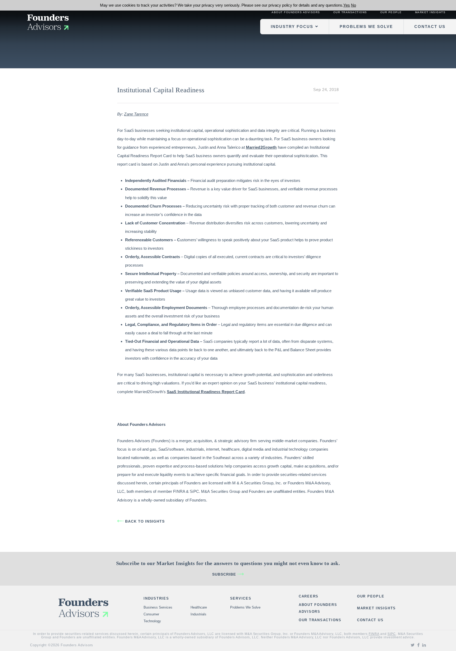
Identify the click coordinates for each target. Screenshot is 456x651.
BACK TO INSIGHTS (145, 521)
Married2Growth (261, 147)
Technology (152, 621)
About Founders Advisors (296, 12)
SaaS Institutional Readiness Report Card (206, 391)
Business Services (158, 607)
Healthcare (199, 607)
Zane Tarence (136, 114)
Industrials (198, 614)
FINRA (374, 634)
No (353, 5)
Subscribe (224, 574)
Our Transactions (350, 12)
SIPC (391, 634)
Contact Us (429, 26)
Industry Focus (292, 26)
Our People (391, 12)
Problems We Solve (366, 26)
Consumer (151, 614)
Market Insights (430, 12)
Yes (346, 5)
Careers (309, 596)
